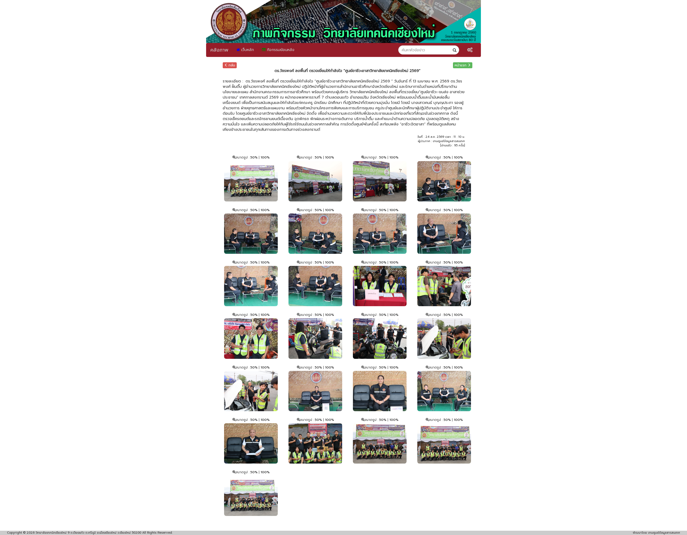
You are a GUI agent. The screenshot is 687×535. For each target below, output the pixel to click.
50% (254, 157)
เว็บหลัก (247, 50)
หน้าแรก (461, 65)
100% (265, 157)
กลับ (231, 65)
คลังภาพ (219, 50)
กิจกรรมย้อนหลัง (280, 50)
